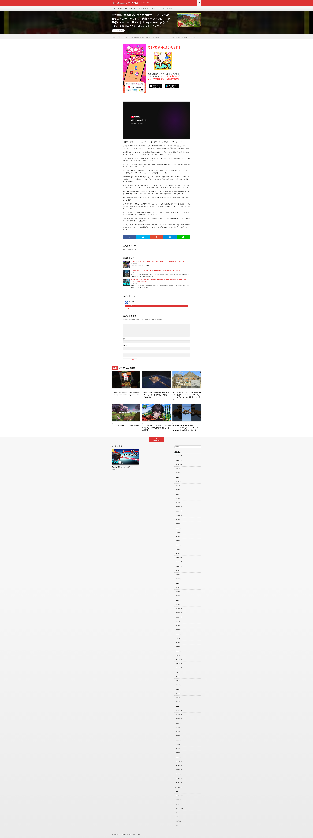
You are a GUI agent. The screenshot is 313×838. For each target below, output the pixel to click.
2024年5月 (179, 536)
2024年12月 (179, 506)
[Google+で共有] (156, 237)
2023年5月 (179, 587)
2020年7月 (179, 731)
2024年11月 (179, 511)
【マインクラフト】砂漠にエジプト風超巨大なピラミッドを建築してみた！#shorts (155, 270)
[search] (200, 447)
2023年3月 (179, 596)
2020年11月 (179, 714)
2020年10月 (179, 719)
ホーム (113, 8)
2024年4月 (179, 540)
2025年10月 (179, 464)
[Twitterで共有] (143, 237)
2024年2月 (179, 549)
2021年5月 (179, 689)
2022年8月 (179, 625)
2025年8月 (179, 473)
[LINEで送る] (183, 237)
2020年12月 (179, 710)
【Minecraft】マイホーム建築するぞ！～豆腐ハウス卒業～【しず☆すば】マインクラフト (157, 261)
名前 (124, 338)
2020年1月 (179, 757)
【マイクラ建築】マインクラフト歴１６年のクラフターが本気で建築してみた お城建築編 (156, 428)
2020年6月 (179, 735)
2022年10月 (179, 617)
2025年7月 (179, 477)
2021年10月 (179, 668)
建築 (135, 8)
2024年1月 (179, 553)
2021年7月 (179, 680)
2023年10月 (179, 566)
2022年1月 (179, 655)
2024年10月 (179, 515)
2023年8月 (179, 574)
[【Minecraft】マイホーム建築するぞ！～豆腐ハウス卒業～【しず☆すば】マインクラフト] (126, 264)
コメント (125, 322)
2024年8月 (179, 523)
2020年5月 (179, 740)
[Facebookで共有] (129, 237)
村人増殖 (169, 8)
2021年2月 (179, 702)
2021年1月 (179, 706)
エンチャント (146, 8)
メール (125, 345)
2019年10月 (179, 769)
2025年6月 (179, 481)
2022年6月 (179, 634)
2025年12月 (179, 456)
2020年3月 (179, 748)
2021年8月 (179, 676)
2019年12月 (179, 761)
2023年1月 (179, 604)
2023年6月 (179, 583)
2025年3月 (179, 494)
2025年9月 (179, 468)
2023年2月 (179, 600)
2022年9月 (179, 621)
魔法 (130, 8)
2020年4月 (179, 744)
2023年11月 (179, 562)
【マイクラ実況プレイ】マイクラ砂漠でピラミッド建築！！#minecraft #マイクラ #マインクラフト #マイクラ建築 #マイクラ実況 (186, 396)
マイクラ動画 (179, 808)
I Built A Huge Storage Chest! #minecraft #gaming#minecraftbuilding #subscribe (126, 394)
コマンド (154, 8)
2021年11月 (179, 663)
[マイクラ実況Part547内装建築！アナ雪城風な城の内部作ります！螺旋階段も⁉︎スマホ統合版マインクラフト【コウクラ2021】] (126, 282)
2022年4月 (179, 642)
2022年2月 (179, 651)
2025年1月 (179, 502)
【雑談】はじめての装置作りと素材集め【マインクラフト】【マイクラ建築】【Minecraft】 (155, 395)
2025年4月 (179, 490)
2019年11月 (179, 765)
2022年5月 (179, 638)
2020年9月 (179, 723)
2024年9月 (179, 519)
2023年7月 (179, 579)
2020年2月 (179, 752)
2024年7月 (179, 528)
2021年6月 (179, 685)
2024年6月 (179, 532)
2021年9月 (179, 672)
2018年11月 (179, 782)
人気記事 (120, 8)
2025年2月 (179, 498)
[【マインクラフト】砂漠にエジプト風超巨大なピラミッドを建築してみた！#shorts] (126, 273)
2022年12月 (179, 608)
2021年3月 (179, 697)
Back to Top (156, 440)
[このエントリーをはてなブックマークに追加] (170, 237)
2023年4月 (179, 591)
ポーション (162, 8)
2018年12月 (179, 778)
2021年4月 (179, 693)
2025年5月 (179, 485)
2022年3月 (179, 646)
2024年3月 (179, 545)
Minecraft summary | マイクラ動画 (131, 834)
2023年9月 (179, 570)
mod (126, 8)
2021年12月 (179, 659)
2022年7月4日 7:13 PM (131, 305)
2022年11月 (179, 612)
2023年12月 (179, 557)
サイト (125, 352)
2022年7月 (179, 629)
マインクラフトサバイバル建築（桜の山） (126, 426)
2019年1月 (179, 774)
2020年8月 (179, 727)
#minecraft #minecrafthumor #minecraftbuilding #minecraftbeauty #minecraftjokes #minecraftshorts (185, 428)
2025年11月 (179, 460)
